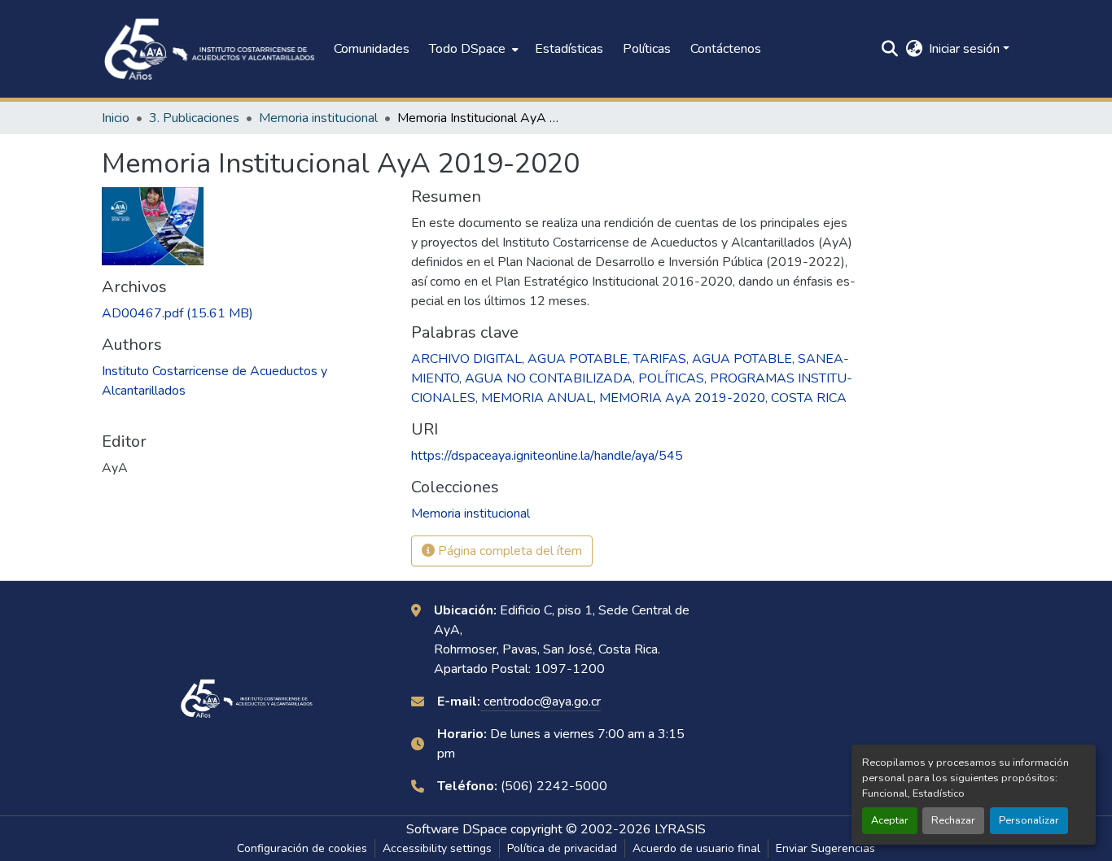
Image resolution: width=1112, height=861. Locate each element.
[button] (209, 48)
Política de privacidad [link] (562, 848)
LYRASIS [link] (680, 829)
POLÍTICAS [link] (671, 378)
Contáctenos (725, 49)
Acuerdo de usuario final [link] (696, 848)
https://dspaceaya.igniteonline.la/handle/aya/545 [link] (547, 456)
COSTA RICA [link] (809, 398)
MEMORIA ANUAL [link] (537, 398)
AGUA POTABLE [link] (578, 359)
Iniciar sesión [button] (966, 49)
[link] (247, 313)
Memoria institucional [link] (318, 118)
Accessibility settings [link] (437, 848)
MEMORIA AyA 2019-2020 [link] (682, 398)
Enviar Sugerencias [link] (825, 848)
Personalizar (1029, 820)
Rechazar (953, 820)
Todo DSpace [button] (467, 49)
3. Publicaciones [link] (194, 118)
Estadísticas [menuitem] (569, 49)
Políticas (647, 49)
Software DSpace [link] (456, 829)
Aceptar (889, 820)
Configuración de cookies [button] (302, 848)
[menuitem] (472, 49)
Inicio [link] (115, 118)
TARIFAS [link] (659, 359)
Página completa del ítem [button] (508, 551)
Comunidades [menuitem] (371, 49)
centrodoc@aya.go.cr (540, 701)
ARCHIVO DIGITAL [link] (466, 359)
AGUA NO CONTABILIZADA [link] (549, 378)
